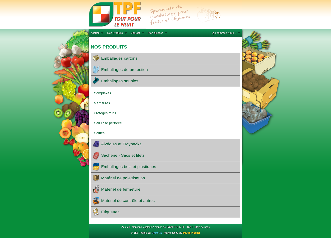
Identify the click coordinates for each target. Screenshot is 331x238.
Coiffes (99, 133)
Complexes (102, 93)
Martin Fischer (191, 232)
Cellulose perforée (108, 123)
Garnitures (102, 103)
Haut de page (202, 227)
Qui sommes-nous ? (224, 32)
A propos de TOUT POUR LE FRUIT (172, 227)
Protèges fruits (105, 113)
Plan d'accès (155, 32)
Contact (135, 32)
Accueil (95, 32)
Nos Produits (115, 32)
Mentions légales (141, 227)
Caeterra (157, 232)
